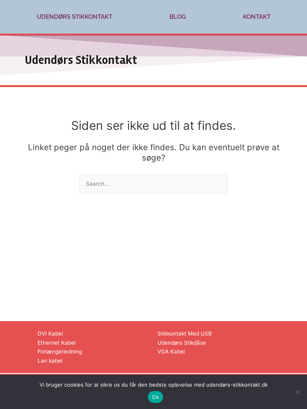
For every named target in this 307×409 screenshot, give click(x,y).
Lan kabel (50, 360)
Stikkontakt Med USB (184, 333)
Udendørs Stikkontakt (74, 16)
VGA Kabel (171, 351)
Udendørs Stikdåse (181, 343)
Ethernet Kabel (57, 343)
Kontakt (257, 16)
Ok (155, 397)
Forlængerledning (60, 351)
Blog (177, 16)
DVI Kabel (50, 333)
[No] (297, 392)
